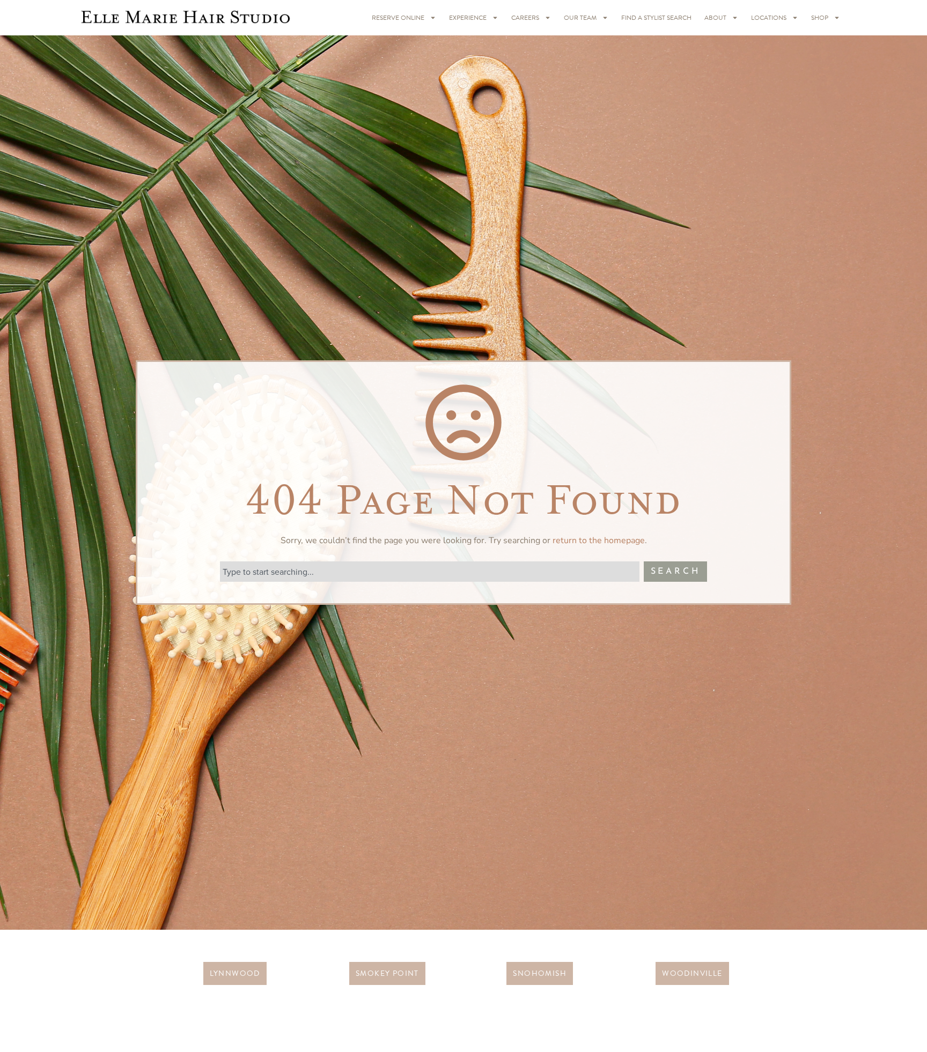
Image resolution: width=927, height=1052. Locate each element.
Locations (768, 18)
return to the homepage (599, 540)
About (715, 18)
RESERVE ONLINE (398, 18)
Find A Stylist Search (656, 18)
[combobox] (429, 571)
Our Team (580, 18)
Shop (819, 18)
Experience (468, 18)
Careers (525, 18)
